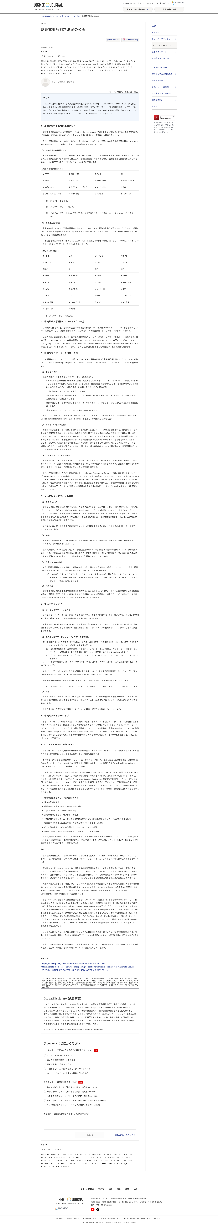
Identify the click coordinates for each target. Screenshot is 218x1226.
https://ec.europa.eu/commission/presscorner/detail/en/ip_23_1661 (74, 963)
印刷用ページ (114, 39)
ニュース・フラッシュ (161, 38)
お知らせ (155, 32)
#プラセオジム (63, 70)
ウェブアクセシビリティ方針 (110, 1218)
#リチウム (88, 67)
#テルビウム (127, 67)
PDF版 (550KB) (132, 39)
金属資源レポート (159, 51)
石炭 (135, 1188)
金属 (61, 16)
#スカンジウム (116, 67)
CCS (110, 1188)
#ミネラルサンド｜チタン (71, 64)
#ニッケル (92, 64)
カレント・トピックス (72, 16)
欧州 (42, 51)
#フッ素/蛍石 (124, 70)
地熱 (119, 1188)
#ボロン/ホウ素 (57, 67)
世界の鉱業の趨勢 (159, 67)
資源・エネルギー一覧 (136, 9)
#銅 (42, 61)
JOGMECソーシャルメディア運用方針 (137, 1218)
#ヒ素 (128, 64)
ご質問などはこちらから (123, 1135)
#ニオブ (84, 64)
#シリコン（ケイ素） (105, 61)
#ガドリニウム (75, 70)
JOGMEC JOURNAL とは (132, 3)
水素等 (101, 1188)
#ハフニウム (101, 64)
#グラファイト (113, 70)
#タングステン (46, 64)
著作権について (73, 1218)
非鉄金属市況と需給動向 (162, 74)
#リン (95, 67)
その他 (154, 106)
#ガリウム (72, 61)
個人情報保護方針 (89, 1218)
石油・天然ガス (87, 1188)
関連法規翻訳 (157, 99)
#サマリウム (86, 70)
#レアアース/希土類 (99, 70)
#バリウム (118, 61)
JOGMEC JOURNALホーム (49, 16)
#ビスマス (121, 64)
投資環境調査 (157, 80)
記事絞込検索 (171, 9)
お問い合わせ (165, 3)
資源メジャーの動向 (160, 86)
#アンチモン (62, 61)
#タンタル (56, 64)
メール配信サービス (150, 3)
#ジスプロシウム (104, 67)
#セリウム (44, 70)
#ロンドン (67, 73)
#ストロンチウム (129, 61)
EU (46, 51)
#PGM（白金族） (50, 61)
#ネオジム (53, 70)
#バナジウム (111, 64)
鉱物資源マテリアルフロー (162, 59)
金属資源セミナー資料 (161, 93)
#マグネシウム (69, 67)
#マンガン (79, 67)
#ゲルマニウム (82, 61)
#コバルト (92, 61)
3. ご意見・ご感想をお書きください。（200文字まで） (67, 1113)
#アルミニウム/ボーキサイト (51, 73)
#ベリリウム (45, 67)
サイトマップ (158, 1218)
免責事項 (59, 1218)
